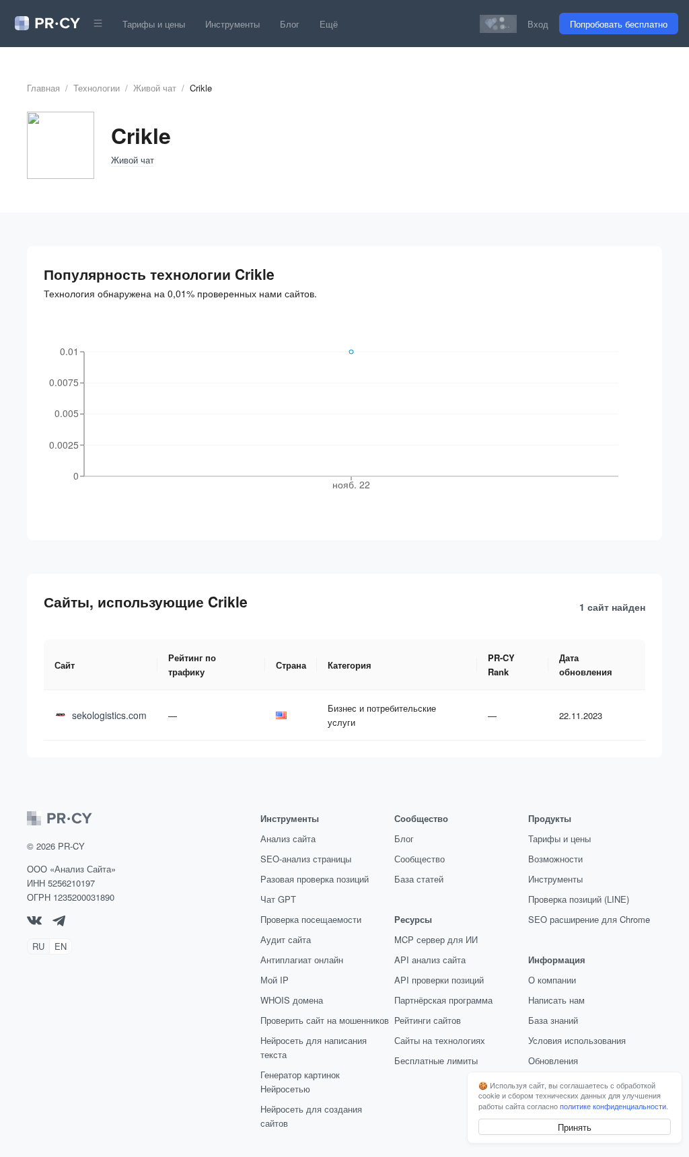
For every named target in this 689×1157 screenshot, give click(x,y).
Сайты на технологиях (439, 1040)
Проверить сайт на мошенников (324, 1020)
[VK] (34, 921)
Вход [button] (538, 23)
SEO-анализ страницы (305, 858)
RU (38, 946)
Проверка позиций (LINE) (578, 899)
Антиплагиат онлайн (301, 959)
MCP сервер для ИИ (436, 939)
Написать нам (556, 1000)
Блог (289, 23)
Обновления (553, 1060)
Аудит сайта (285, 939)
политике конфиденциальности (613, 1105)
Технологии (96, 87)
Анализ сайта (288, 838)
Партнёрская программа (443, 1000)
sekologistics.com (109, 715)
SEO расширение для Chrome (589, 919)
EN (61, 946)
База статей (418, 878)
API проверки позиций (439, 979)
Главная (43, 87)
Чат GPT (278, 899)
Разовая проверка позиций (314, 878)
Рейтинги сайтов (427, 1020)
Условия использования (577, 1040)
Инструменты (232, 23)
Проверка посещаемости (310, 919)
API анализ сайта (430, 959)
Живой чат (154, 87)
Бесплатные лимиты (436, 1060)
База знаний (553, 1020)
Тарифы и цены (153, 23)
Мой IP (274, 979)
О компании (552, 979)
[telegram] (58, 922)
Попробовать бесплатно (618, 23)
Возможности (555, 858)
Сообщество (419, 858)
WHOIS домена (291, 1000)
